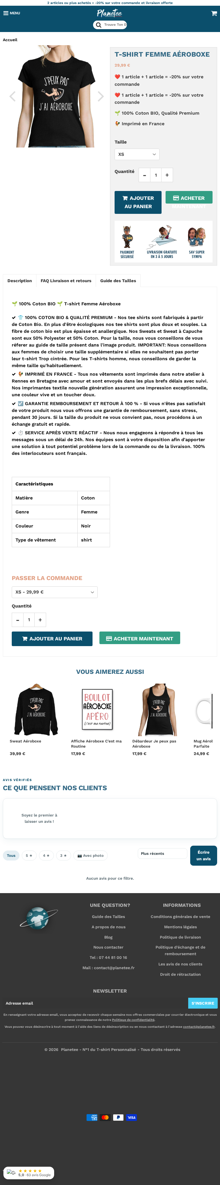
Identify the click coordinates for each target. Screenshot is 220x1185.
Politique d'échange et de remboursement (180, 950)
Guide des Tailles (108, 916)
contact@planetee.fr (199, 1027)
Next (101, 96)
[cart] (214, 13)
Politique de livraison (180, 937)
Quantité (124, 171)
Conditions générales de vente (180, 916)
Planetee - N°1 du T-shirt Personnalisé (98, 1049)
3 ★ (63, 855)
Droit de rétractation (180, 974)
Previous (12, 96)
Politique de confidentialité (133, 1020)
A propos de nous (108, 927)
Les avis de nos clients (180, 964)
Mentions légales (180, 927)
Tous (11, 855)
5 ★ (29, 855)
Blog (108, 937)
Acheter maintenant (189, 199)
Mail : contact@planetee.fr (108, 967)
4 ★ (46, 855)
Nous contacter (108, 947)
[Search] (98, 24)
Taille (121, 142)
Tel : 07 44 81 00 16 (108, 957)
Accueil (10, 39)
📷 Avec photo (90, 855)
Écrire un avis (204, 855)
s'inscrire (203, 1003)
